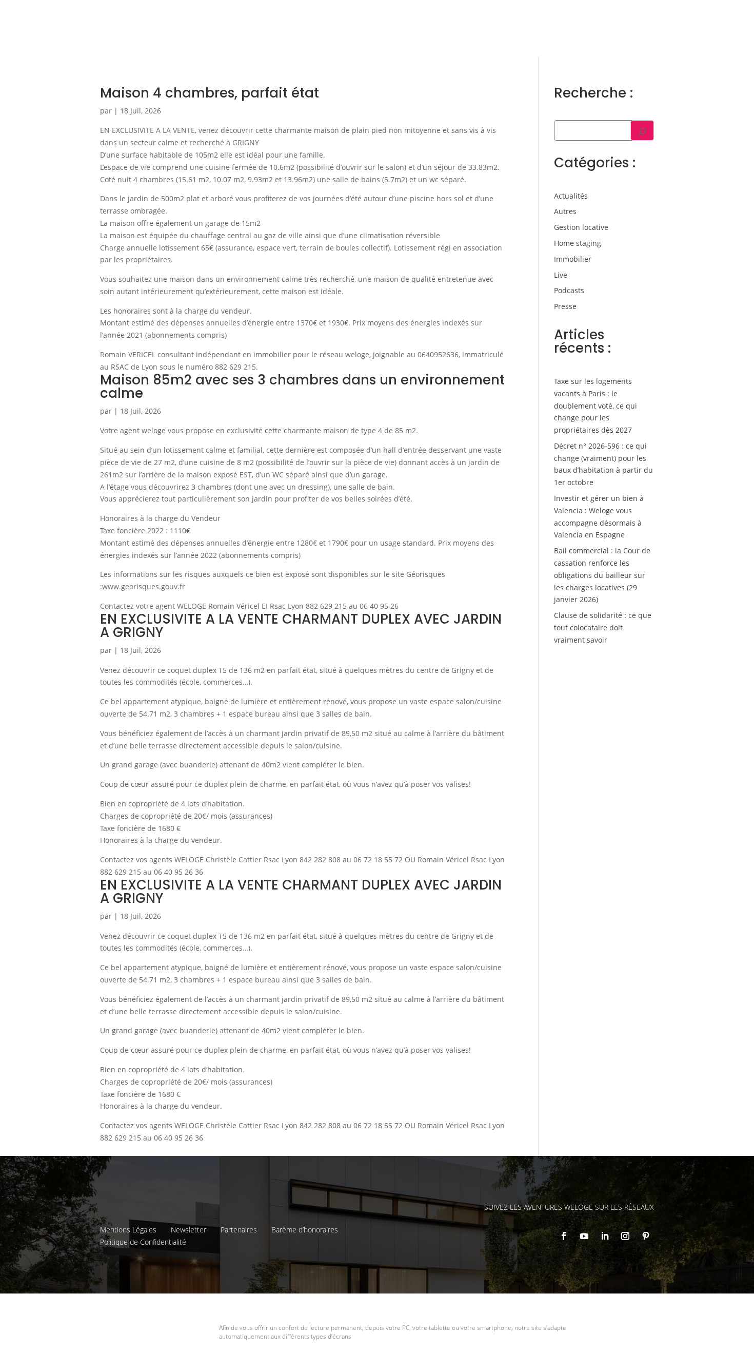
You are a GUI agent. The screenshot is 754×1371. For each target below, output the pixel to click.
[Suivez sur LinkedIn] (605, 1236)
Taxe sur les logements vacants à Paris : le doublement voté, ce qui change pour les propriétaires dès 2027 (595, 405)
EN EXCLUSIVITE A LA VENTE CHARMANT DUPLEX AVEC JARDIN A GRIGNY (301, 626)
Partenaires (239, 1229)
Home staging (577, 243)
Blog (671, 16)
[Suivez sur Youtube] (584, 1236)
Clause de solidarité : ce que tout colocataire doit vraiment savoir (602, 627)
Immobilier (572, 259)
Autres (565, 211)
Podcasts (569, 290)
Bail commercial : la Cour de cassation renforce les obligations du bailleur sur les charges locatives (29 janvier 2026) (602, 575)
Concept (453, 16)
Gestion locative (568, 16)
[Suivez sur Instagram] (625, 1236)
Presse (565, 306)
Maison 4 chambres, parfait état (209, 93)
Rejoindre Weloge (466, 37)
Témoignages (629, 16)
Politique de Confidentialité (143, 1242)
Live (560, 275)
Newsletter (188, 1229)
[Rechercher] (642, 130)
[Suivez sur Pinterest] (646, 1236)
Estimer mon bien (387, 37)
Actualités (571, 196)
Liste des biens (504, 16)
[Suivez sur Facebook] (563, 1236)
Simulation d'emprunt (300, 37)
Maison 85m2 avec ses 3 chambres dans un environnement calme (302, 386)
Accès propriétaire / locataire (655, 37)
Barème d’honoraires (304, 1229)
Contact (703, 16)
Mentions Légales (128, 1229)
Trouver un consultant (552, 37)
